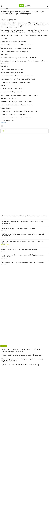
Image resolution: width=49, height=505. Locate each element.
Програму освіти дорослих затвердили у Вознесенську (18, 228)
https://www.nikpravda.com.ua (7, 120)
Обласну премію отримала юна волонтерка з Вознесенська (19, 249)
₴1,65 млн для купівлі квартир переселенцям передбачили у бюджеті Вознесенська (22, 235)
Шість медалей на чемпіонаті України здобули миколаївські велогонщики (24, 216)
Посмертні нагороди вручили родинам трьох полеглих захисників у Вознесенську (22, 222)
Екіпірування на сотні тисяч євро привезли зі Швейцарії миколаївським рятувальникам (23, 256)
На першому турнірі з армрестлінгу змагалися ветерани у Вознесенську (23, 262)
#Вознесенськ (3, 122)
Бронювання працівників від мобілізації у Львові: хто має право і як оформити (22, 242)
